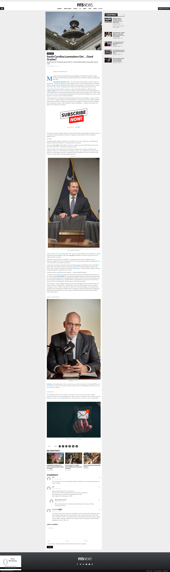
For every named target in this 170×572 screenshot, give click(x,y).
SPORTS (84, 8)
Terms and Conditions (158, 570)
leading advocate (78, 145)
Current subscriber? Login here (10, 568)
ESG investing (76, 268)
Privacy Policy (165, 570)
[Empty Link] (122, 15)
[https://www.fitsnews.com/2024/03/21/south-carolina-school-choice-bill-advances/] (92, 458)
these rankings (90, 85)
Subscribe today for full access (11, 566)
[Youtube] (87, 564)
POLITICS (75, 8)
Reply (99, 477)
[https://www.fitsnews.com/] (85, 5)
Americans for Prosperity (59, 82)
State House (50, 53)
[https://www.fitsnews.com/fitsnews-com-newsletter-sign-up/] (74, 420)
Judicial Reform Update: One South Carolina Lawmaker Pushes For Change (55, 467)
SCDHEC (86, 98)
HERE (48, 398)
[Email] (90, 564)
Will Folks (49, 66)
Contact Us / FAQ (149, 570)
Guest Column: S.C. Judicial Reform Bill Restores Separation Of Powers (73, 467)
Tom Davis (72, 255)
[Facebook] (78, 564)
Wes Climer (56, 145)
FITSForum (68, 470)
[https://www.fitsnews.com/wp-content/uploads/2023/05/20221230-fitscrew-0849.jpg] (74, 339)
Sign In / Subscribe (164, 8)
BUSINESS (59, 8)
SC (80, 8)
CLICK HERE (64, 398)
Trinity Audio (60, 71)
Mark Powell (50, 470)
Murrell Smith (60, 276)
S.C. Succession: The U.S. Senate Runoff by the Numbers (118, 43)
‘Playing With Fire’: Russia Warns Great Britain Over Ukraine (118, 51)
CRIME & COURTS (67, 8)
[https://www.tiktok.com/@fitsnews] (92, 564)
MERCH (95, 8)
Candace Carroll (51, 91)
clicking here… (79, 438)
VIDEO (90, 8)
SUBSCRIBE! (77, 127)
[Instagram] (84, 564)
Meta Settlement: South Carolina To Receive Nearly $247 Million (118, 60)
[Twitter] (81, 564)
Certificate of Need (65, 86)
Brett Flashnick (76, 380)
